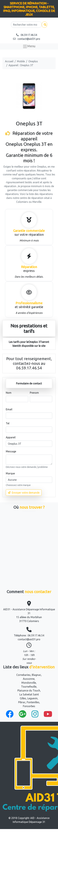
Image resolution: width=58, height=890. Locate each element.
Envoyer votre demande (25, 492)
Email (9, 409)
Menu (31, 46)
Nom (8, 392)
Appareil (10, 437)
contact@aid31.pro (29, 639)
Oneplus (33, 61)
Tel (7, 423)
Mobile (21, 61)
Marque (10, 473)
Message (11, 451)
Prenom (34, 392)
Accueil (9, 61)
